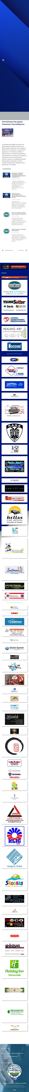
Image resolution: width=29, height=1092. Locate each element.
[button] (3, 60)
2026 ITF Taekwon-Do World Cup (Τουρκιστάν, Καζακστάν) (19, 213)
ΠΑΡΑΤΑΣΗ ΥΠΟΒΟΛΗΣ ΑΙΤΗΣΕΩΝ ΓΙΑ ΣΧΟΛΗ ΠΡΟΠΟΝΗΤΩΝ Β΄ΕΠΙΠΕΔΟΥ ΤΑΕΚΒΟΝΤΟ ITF (19, 175)
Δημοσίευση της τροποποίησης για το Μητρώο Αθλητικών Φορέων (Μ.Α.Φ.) (19, 195)
